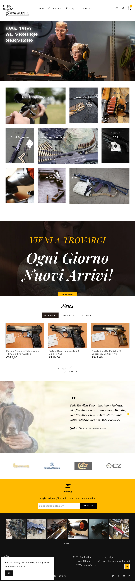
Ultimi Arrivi (68, 315)
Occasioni (86, 315)
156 (36, 93)
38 (45, 133)
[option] (67, 51)
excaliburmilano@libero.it (116, 561)
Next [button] (126, 47)
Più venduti (50, 315)
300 (83, 93)
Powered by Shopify (54, 575)
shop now (67, 294)
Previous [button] (9, 47)
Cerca (67, 543)
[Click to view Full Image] (16, 529)
